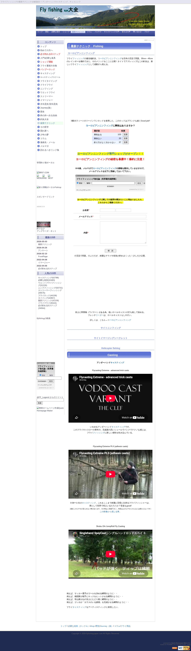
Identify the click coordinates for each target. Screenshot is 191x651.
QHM (188, 644)
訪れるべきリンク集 (49, 150)
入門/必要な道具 (48, 58)
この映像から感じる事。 (110, 511)
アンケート (43, 250)
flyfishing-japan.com (94, 633)
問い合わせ (137, 32)
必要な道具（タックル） (79, 626)
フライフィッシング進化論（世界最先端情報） (97, 179)
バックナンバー (85, 190)
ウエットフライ (47, 92)
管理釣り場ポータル (45, 162)
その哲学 (44, 127)
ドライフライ (46, 85)
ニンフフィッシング (50, 288)
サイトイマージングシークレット (111, 338)
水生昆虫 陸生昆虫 (49, 104)
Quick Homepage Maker (179, 643)
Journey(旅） (46, 108)
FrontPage (43, 256)
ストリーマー (46, 96)
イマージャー (46, 100)
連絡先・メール (47, 142)
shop (92, 626)
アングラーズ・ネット (46, 231)
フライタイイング (48, 81)
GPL (184, 644)
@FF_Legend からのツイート (50, 397)
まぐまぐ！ (140, 189)
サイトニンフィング (111, 328)
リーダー (100, 315)
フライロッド (47, 295)
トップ (40, 32)
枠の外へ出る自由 (48, 115)
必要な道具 (55, 32)
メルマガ (98, 32)
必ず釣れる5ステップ (47, 268)
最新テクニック (78, 32)
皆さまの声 (126, 32)
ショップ (66, 32)
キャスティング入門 (111, 32)
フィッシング (78, 58)
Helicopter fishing (110, 348)
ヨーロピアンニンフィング (81, 53)
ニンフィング (46, 88)
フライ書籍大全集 (48, 65)
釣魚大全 (44, 119)
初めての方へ (46, 50)
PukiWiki (169, 644)
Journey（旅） (106, 626)
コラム (89, 32)
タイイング (46, 298)
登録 (80, 183)
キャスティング (117, 362)
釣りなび (41, 228)
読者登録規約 (42, 381)
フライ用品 (125, 626)
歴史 (47, 32)
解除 (88, 183)
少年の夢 (44, 134)
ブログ (146, 32)
